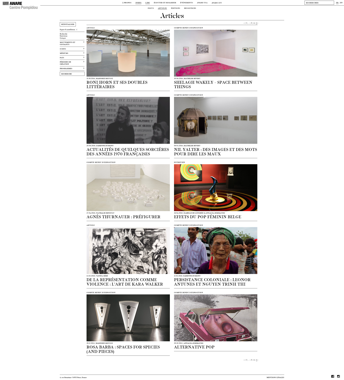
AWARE (217, 2)
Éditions (175, 8)
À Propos (127, 2)
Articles (162, 8)
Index (138, 2)
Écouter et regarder (165, 2)
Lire (147, 2)
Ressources (190, 8)
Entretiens (63, 36)
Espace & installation (67, 29)
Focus (151, 8)
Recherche (63, 34)
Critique (63, 38)
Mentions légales (275, 377)
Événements (186, 2)
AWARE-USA (202, 2)
